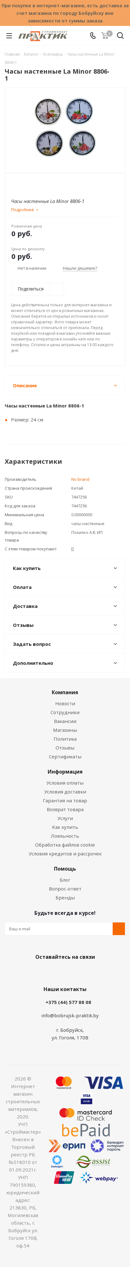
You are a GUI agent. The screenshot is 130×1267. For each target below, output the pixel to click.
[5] (39, 184)
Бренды (65, 897)
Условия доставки (65, 791)
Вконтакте (39, 971)
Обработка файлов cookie (65, 845)
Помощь (65, 868)
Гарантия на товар (65, 800)
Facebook (55, 971)
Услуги (65, 818)
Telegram (87, 971)
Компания (65, 692)
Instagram (71, 971)
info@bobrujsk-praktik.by (70, 1015)
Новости (65, 703)
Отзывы (65, 747)
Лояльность (65, 836)
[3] (27, 184)
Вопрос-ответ (65, 888)
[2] (21, 184)
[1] (15, 184)
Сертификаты (65, 756)
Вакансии (65, 721)
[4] (33, 184)
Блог (65, 880)
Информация (65, 771)
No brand (80, 479)
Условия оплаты (65, 783)
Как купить (65, 827)
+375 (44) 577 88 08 (68, 1002)
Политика (65, 739)
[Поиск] (120, 37)
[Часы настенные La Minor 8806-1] (65, 127)
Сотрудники (65, 712)
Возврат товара (65, 809)
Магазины (65, 730)
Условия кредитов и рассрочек (65, 853)
